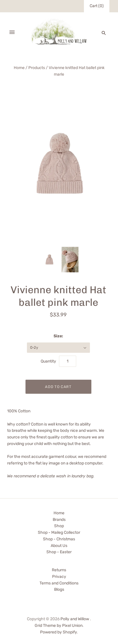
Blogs (59, 589)
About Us (59, 545)
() (97, 5)
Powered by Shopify (58, 632)
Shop (59, 525)
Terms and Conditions (59, 583)
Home (19, 67)
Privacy (59, 576)
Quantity (48, 361)
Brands (59, 519)
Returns (59, 570)
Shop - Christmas (59, 539)
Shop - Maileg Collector (59, 532)
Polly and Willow (74, 619)
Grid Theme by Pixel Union (58, 625)
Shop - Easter (59, 552)
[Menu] (12, 33)
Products (36, 67)
